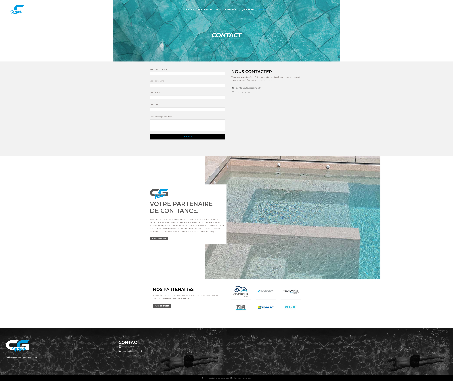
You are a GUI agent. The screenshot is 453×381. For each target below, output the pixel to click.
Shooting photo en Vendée (240, 378)
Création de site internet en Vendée (215, 378)
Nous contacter (159, 238)
